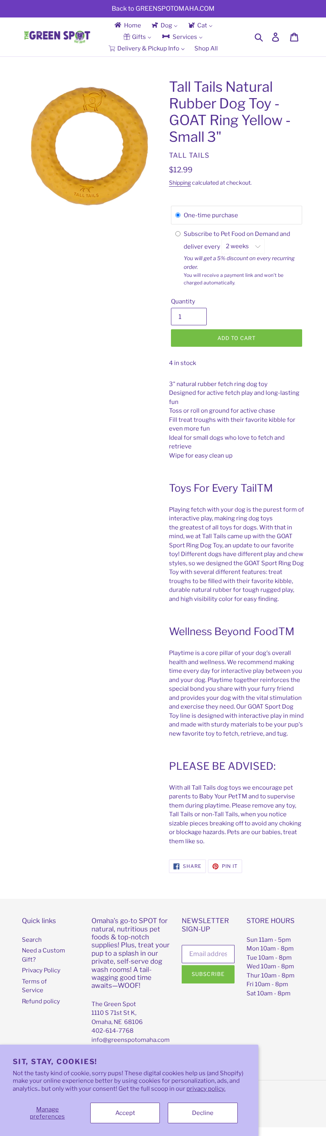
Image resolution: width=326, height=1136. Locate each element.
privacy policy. (205, 1088)
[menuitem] (127, 25)
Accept (125, 1113)
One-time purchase (211, 215)
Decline (202, 1113)
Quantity (183, 301)
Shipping (180, 182)
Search (32, 939)
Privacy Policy (41, 970)
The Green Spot (113, 1004)
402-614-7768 (112, 1030)
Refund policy (41, 1001)
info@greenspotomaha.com (130, 1039)
